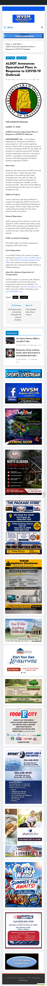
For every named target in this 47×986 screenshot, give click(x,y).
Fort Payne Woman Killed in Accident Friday (28, 340)
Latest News (21, 58)
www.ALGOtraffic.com (14, 291)
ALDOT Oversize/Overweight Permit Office (23, 261)
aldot (15, 297)
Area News (10, 58)
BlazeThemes (23, 980)
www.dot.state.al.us (31, 286)
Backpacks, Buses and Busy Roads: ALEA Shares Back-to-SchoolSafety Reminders (28, 353)
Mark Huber (11, 79)
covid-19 (24, 297)
